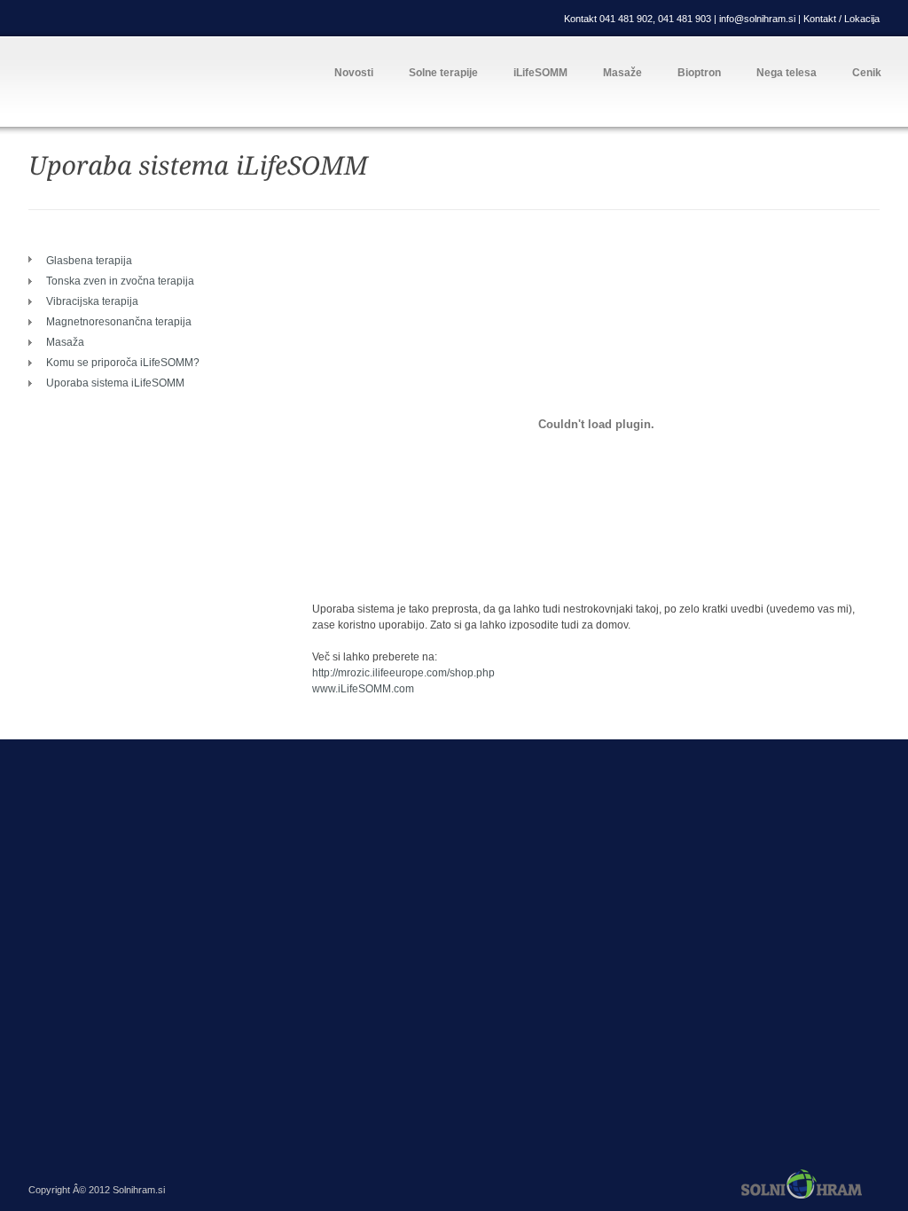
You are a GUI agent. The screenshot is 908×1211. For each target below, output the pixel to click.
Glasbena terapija (89, 260)
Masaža (65, 342)
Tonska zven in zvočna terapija (120, 281)
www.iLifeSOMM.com (363, 689)
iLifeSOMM (540, 72)
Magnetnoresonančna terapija (119, 322)
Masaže (622, 72)
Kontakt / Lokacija (841, 18)
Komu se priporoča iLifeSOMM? (123, 362)
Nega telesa (786, 72)
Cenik (866, 72)
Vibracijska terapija (92, 301)
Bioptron (699, 72)
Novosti (353, 72)
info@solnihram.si (758, 18)
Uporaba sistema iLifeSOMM (115, 383)
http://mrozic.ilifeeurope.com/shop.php (403, 673)
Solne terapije (443, 72)
